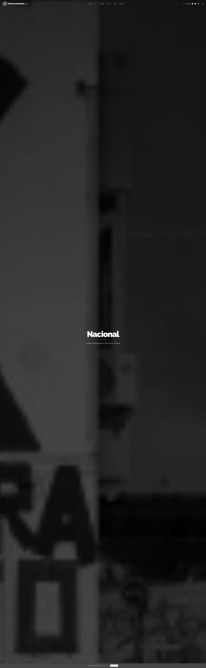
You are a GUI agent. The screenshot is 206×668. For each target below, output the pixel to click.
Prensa (102, 3)
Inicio (90, 3)
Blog (95, 3)
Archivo (109, 3)
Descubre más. (105, 665)
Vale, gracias (114, 665)
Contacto (121, 3)
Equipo (115, 3)
